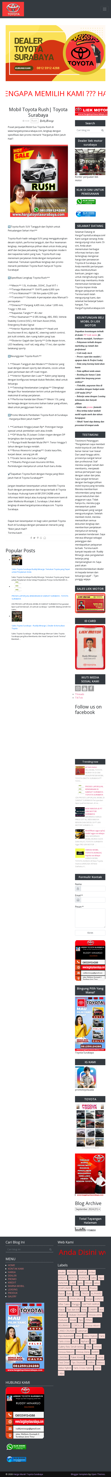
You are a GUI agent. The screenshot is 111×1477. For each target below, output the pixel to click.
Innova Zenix (83, 1352)
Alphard (85, 1341)
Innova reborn (92, 1325)
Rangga (76, 1304)
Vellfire (91, 1362)
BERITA (73, 1277)
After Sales (64, 1304)
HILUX (88, 1283)
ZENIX (88, 1320)
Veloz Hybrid (90, 1336)
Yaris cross (64, 1341)
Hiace (61, 1309)
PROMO (12, 1279)
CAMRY (93, 1309)
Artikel (92, 1272)
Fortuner (63, 1320)
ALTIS (75, 1341)
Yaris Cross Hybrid (82, 1367)
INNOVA (63, 1283)
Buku (69, 1293)
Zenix (97, 1367)
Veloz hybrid (65, 1367)
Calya (72, 1283)
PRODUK (12, 1293)
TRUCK (85, 1293)
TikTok (79, 697)
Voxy (84, 1309)
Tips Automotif (66, 1336)
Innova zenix (94, 1314)
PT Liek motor (90, 334)
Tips (81, 1320)
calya (61, 1373)
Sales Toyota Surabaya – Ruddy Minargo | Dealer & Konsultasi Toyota (38, 627)
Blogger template (79, 1474)
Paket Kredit (77, 1357)
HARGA (12, 1272)
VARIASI (63, 1298)
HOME (11, 1265)
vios (101, 1309)
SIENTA (99, 1298)
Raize (61, 1293)
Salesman (82, 1330)
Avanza (62, 1314)
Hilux (88, 1346)
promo (90, 407)
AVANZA (83, 1277)
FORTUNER (65, 1288)
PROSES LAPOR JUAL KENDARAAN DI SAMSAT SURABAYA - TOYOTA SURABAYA (40, 597)
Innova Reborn (66, 1352)
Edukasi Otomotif (77, 1314)
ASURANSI (64, 1325)
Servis (100, 1357)
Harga (89, 1298)
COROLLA (77, 1325)
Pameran (90, 1357)
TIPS (76, 1293)
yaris (80, 1283)
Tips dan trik (73, 1309)
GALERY (12, 1296)
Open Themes (98, 1474)
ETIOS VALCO (76, 1298)
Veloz (79, 1336)
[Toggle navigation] (105, 9)
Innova (97, 1346)
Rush (35, 120)
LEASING (12, 1289)
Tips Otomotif (78, 1362)
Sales (93, 1277)
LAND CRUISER (67, 1330)
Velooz (100, 1362)
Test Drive (64, 1362)
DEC (93, 1341)
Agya (101, 1277)
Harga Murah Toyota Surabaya (28, 1474)
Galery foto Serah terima (71, 1346)
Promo (93, 1288)
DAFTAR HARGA (90, 1304)
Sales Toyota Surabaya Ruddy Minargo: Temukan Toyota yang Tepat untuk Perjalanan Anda (41, 570)
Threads (79, 694)
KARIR (95, 1352)
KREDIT (12, 1282)
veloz (97, 1283)
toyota (84, 1288)
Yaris (101, 1336)
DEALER (12, 1275)
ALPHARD (96, 1293)
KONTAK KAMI (16, 1268)
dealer (62, 1272)
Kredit (73, 1320)
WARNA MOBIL (16, 1286)
